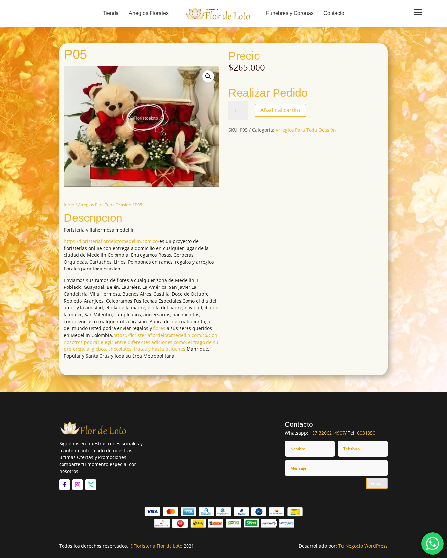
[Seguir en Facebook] (64, 484)
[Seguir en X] (90, 484)
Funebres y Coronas (289, 13)
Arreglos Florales (149, 13)
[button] (208, 76)
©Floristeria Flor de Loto (156, 546)
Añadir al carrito (280, 110)
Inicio (69, 205)
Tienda (111, 13)
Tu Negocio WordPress (363, 546)
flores (159, 328)
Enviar (377, 483)
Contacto (333, 13)
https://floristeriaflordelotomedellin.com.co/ (111, 241)
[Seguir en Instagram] (77, 484)
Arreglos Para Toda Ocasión (104, 205)
